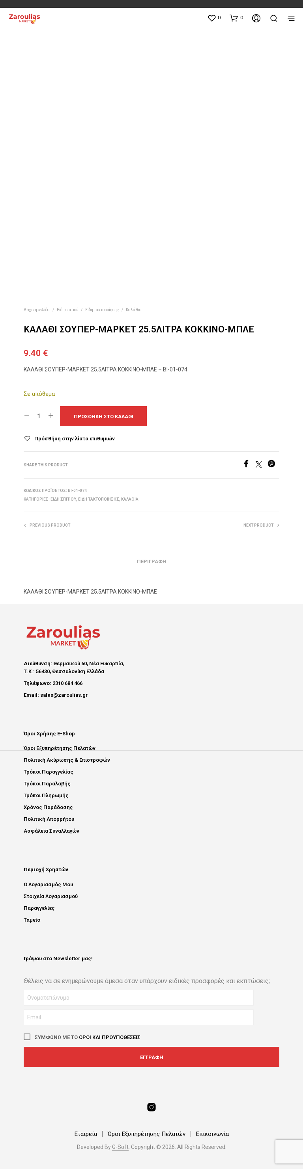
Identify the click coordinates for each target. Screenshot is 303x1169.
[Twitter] (261, 465)
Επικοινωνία (212, 1133)
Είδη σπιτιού (67, 310)
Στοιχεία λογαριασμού (51, 896)
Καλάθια (134, 310)
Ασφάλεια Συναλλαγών (51, 831)
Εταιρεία (86, 1133)
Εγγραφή (151, 1057)
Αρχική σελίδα (37, 310)
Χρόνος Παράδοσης (48, 807)
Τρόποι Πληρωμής (46, 795)
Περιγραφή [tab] (151, 561)
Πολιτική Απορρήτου (49, 819)
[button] (214, 18)
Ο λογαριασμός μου (48, 884)
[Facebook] (249, 465)
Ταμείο (32, 920)
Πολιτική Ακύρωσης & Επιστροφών (67, 760)
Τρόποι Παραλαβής (47, 784)
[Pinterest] (273, 465)
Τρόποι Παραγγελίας (48, 772)
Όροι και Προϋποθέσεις (109, 1037)
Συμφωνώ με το (87, 1037)
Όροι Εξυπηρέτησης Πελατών (59, 748)
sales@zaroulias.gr (64, 695)
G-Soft (120, 1147)
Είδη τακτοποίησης (102, 310)
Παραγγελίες (39, 908)
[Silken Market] (151, 1107)
